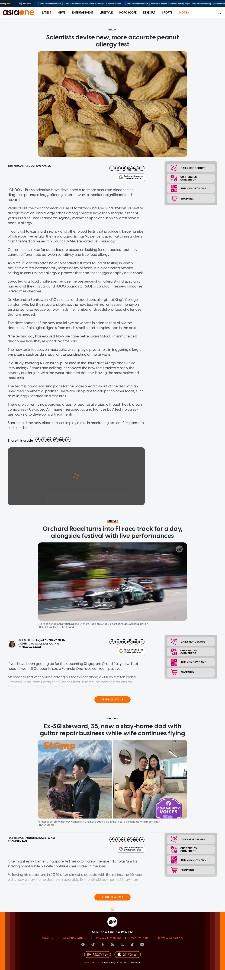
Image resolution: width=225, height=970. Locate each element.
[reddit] (136, 168)
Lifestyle (106, 12)
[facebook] (112, 168)
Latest (46, 12)
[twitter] (118, 168)
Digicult (149, 12)
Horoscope (128, 12)
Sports (167, 12)
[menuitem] (46, 13)
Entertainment (82, 12)
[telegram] (124, 168)
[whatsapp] (130, 168)
